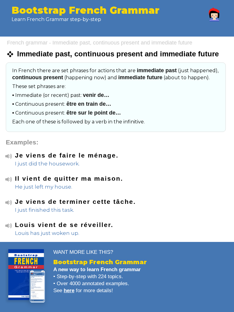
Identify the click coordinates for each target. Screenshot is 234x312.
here (69, 290)
